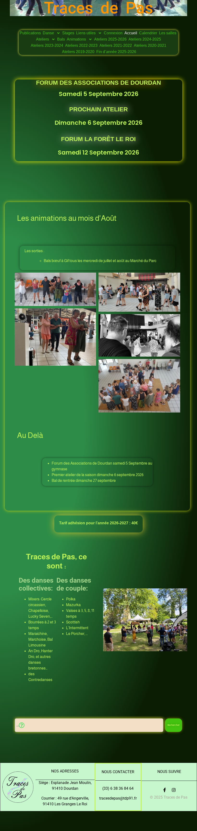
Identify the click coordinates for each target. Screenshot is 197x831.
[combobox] (89, 725)
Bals (61, 39)
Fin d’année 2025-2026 (116, 52)
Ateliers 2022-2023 (81, 45)
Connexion (113, 33)
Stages (68, 33)
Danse (48, 33)
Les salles (167, 33)
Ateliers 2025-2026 (110, 39)
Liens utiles (86, 33)
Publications (30, 33)
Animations (76, 39)
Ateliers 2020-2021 (150, 45)
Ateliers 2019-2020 (78, 52)
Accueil (130, 33)
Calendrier (148, 33)
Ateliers (42, 39)
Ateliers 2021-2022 (115, 45)
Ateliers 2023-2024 (47, 45)
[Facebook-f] (164, 790)
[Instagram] (174, 790)
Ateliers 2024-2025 (145, 39)
